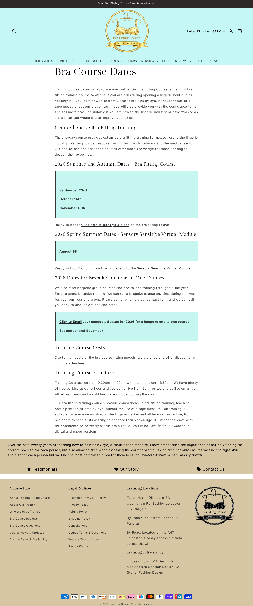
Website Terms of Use (83, 539)
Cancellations (77, 525)
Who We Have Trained (25, 511)
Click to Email (70, 322)
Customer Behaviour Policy (87, 497)
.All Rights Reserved (141, 604)
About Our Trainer (22, 504)
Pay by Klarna (78, 546)
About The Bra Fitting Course (30, 497)
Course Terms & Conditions (87, 532)
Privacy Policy (78, 504)
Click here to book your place (105, 225)
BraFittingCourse (120, 604)
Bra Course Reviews (24, 518)
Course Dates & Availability (28, 539)
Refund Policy (78, 511)
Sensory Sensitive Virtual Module (163, 268)
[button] (14, 31)
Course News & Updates (27, 532)
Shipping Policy (79, 518)
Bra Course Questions (25, 525)
